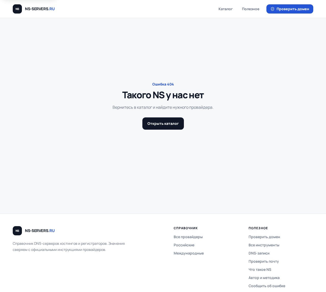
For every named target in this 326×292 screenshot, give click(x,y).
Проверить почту (264, 261)
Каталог (226, 8)
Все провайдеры (188, 236)
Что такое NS (260, 269)
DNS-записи (259, 253)
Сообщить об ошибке (267, 285)
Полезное (250, 8)
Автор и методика (264, 277)
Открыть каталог (163, 123)
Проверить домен (293, 8)
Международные (189, 253)
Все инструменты (264, 244)
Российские (184, 244)
